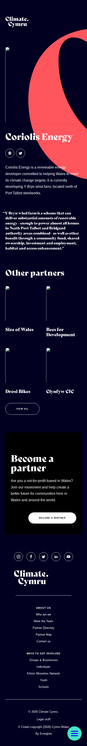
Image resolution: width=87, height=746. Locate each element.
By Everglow (43, 733)
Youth (43, 680)
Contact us (44, 641)
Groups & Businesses (43, 660)
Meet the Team (43, 621)
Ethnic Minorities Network (43, 673)
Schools (43, 687)
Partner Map (44, 634)
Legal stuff (43, 719)
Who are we (43, 614)
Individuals (43, 666)
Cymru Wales (60, 727)
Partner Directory (43, 628)
